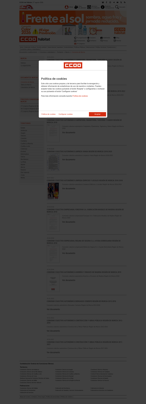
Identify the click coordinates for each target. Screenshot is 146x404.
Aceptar (97, 114)
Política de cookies (80, 96)
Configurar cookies (66, 114)
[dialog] (73, 89)
